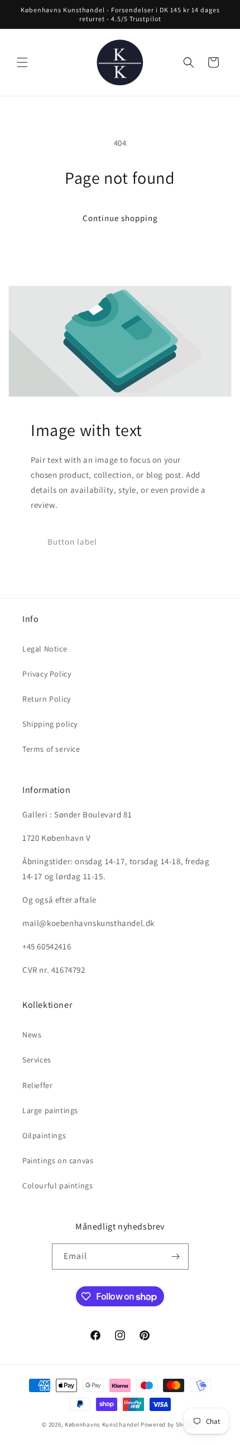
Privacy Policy (46, 674)
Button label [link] (72, 541)
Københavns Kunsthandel (102, 1424)
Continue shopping (120, 218)
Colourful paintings (57, 1186)
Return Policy (46, 699)
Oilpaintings (44, 1135)
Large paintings (50, 1110)
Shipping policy (50, 724)
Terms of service (51, 749)
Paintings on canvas (57, 1160)
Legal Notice (44, 649)
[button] (22, 62)
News (31, 1035)
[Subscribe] (176, 1256)
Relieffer (37, 1085)
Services (36, 1060)
